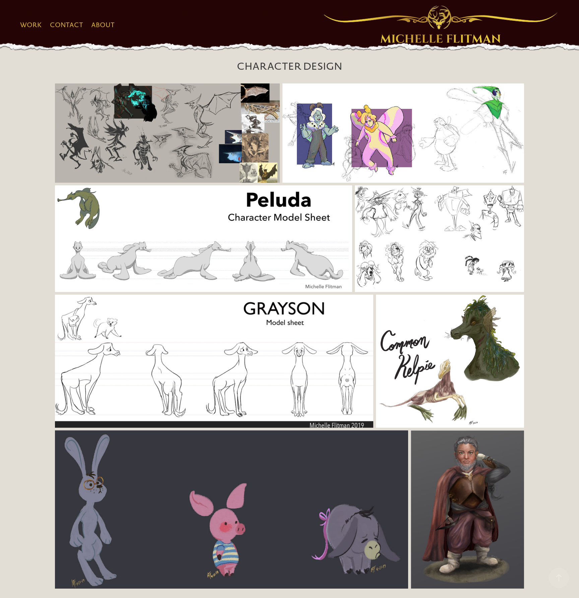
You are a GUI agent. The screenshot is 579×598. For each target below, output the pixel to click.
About (103, 24)
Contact (66, 24)
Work (31, 24)
